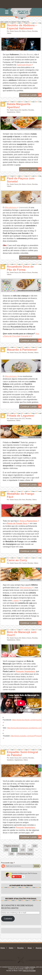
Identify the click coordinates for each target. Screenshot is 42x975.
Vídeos (9, 33)
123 (22, 850)
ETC (23, 418)
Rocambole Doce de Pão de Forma (20, 268)
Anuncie (39, 948)
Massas (24, 352)
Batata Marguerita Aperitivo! (18, 106)
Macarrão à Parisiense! (22, 349)
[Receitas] (2, 25)
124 (30, 850)
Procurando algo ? (8, 863)
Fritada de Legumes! (20, 415)
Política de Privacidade (29, 970)
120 (34, 846)
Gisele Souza (14, 31)
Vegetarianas (11, 112)
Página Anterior (11, 846)
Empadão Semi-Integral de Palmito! (22, 754)
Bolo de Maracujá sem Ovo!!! (21, 633)
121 (6, 850)
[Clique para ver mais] (20, 44)
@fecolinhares (11, 207)
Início (2, 21)
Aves (23, 499)
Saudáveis (10, 760)
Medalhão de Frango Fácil (20, 495)
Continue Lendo (28, 95)
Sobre (11, 948)
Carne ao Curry (17, 560)
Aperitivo (25, 110)
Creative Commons (29, 967)
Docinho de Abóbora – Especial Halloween (22, 27)
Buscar (36, 866)
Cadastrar (8, 919)
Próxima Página (25, 854)
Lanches (25, 758)
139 (11, 854)
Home (2, 948)
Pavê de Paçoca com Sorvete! (20, 180)
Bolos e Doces (26, 31)
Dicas (30, 948)
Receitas (35, 31)
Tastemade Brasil (24, 65)
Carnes (24, 563)
